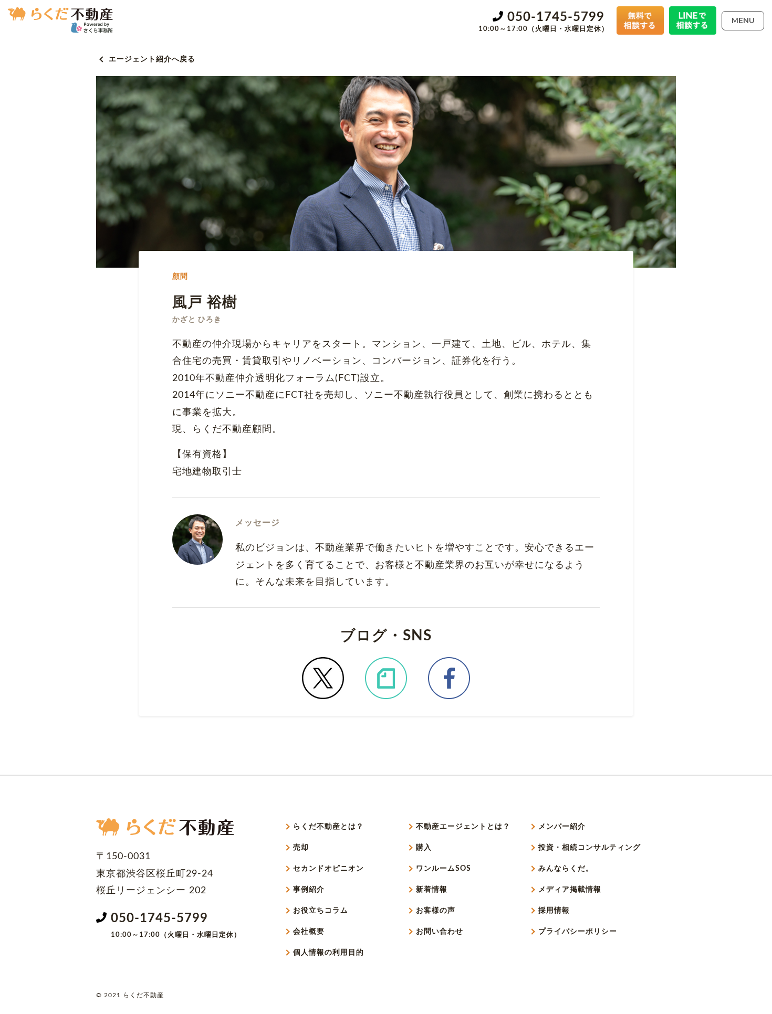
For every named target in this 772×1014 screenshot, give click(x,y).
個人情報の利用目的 (328, 952)
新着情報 (431, 889)
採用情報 (554, 910)
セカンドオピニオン (328, 868)
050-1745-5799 (555, 17)
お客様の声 (435, 910)
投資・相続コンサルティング (589, 847)
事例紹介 (309, 889)
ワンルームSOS (443, 868)
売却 (301, 847)
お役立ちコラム (320, 910)
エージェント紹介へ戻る (152, 59)
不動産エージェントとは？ (463, 826)
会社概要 (309, 931)
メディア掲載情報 (569, 889)
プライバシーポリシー (577, 931)
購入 (424, 847)
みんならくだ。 (565, 868)
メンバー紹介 (562, 826)
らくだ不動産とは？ (328, 826)
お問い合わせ (439, 931)
